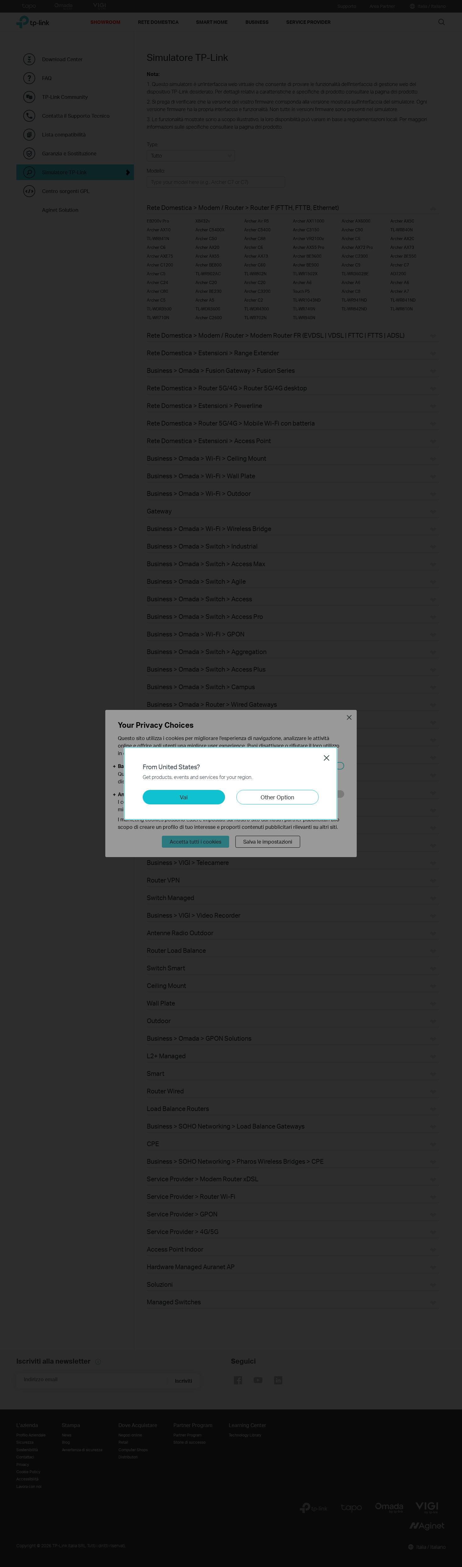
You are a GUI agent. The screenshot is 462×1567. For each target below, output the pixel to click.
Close (326, 757)
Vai (184, 797)
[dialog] (231, 783)
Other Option (277, 797)
